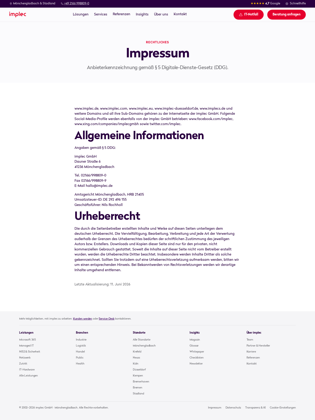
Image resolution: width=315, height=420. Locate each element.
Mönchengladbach (144, 345)
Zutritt (23, 363)
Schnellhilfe (298, 3)
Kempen (138, 375)
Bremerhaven (141, 381)
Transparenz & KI (255, 407)
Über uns (161, 14)
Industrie (81, 339)
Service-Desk (106, 318)
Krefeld (137, 351)
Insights (142, 14)
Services (100, 14)
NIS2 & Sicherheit (29, 351)
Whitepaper (197, 351)
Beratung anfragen (286, 14)
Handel (80, 351)
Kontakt (180, 14)
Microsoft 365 (27, 339)
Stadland (138, 393)
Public (79, 357)
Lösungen (81, 14)
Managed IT (26, 345)
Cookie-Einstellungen (283, 407)
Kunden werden (82, 318)
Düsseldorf (139, 369)
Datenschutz (233, 407)
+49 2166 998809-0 (76, 3)
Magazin (195, 339)
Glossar (194, 345)
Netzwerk (24, 357)
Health (80, 363)
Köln (136, 363)
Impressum (214, 407)
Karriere (251, 351)
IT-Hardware (27, 369)
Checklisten (197, 357)
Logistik (81, 345)
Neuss (136, 357)
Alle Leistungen (28, 375)
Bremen (137, 387)
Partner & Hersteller (258, 345)
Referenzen (121, 14)
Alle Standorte (141, 339)
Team (250, 339)
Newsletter (196, 363)
